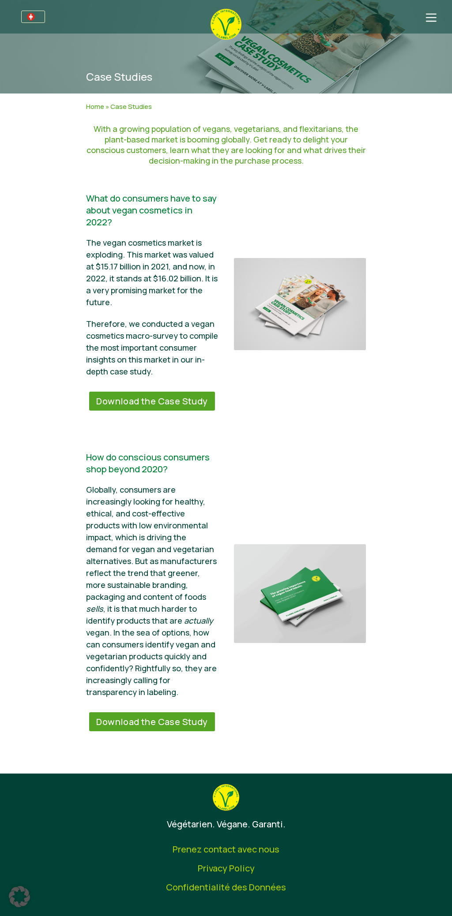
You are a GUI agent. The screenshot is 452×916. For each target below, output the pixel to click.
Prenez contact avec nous (226, 849)
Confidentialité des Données (226, 887)
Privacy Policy (226, 868)
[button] (19, 896)
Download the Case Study (151, 401)
